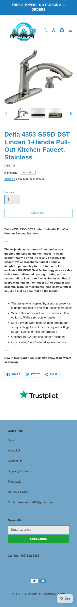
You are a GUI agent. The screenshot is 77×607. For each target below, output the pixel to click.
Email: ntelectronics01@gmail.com (30, 502)
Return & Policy (18, 492)
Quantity (9, 192)
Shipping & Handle (20, 471)
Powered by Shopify (54, 594)
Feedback (14, 481)
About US (14, 450)
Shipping (9, 178)
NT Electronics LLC (32, 594)
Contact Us (15, 461)
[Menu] (70, 30)
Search (12, 440)
